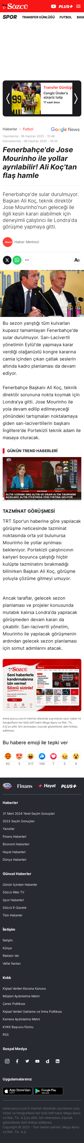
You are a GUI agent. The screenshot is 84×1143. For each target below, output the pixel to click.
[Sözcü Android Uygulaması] (48, 1090)
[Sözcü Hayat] (47, 786)
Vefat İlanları (12, 963)
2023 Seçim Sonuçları (18, 821)
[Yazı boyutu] (76, 260)
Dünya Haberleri (14, 859)
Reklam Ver (11, 955)
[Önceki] (8, 98)
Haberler (10, 129)
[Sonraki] (76, 98)
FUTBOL (66, 17)
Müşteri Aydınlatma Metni (21, 996)
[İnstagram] (7, 1061)
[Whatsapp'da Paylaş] (17, 260)
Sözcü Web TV (13, 892)
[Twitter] (27, 1061)
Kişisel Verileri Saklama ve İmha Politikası (32, 1011)
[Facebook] (17, 1061)
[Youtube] (37, 1061)
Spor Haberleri (13, 900)
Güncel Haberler (17, 873)
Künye (7, 948)
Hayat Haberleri (14, 852)
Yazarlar (9, 829)
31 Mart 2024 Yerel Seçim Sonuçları (29, 813)
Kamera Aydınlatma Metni (21, 1019)
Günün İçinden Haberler (20, 884)
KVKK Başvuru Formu (18, 1027)
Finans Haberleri (14, 836)
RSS (6, 1034)
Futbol (28, 129)
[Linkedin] (57, 1061)
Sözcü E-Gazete (14, 907)
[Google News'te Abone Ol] (65, 129)
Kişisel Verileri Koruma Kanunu (24, 988)
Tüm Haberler (12, 915)
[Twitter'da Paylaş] (7, 260)
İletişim (8, 940)
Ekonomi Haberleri (16, 844)
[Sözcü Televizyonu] (7, 786)
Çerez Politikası (14, 1004)
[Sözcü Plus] (68, 786)
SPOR (10, 17)
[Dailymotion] (47, 1061)
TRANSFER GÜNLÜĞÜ (38, 17)
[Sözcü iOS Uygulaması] (17, 1090)
